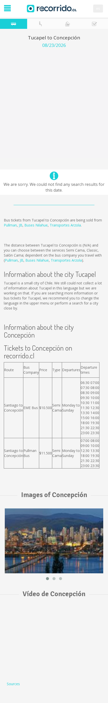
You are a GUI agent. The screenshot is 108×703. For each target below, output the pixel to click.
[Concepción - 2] (54, 540)
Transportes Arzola (65, 225)
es (98, 8)
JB (20, 225)
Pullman (10, 225)
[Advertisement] (54, 104)
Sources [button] (13, 683)
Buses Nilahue (36, 225)
